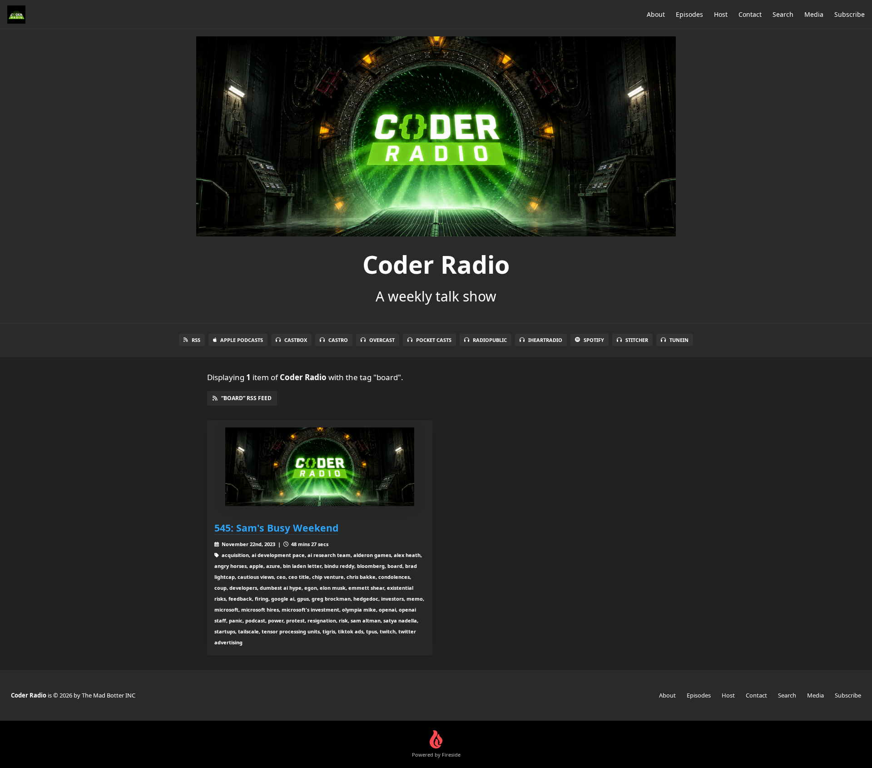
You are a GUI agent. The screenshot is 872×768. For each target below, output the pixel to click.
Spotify (594, 339)
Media (813, 14)
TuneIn (679, 339)
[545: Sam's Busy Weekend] (319, 466)
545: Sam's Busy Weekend (276, 527)
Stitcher (636, 339)
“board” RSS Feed (246, 398)
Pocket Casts (433, 339)
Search (783, 14)
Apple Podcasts (241, 339)
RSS (196, 339)
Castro (338, 339)
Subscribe (849, 14)
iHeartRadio (545, 339)
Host (721, 14)
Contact (750, 14)
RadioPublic (490, 339)
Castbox (295, 339)
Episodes (689, 14)
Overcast (382, 339)
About (656, 14)
